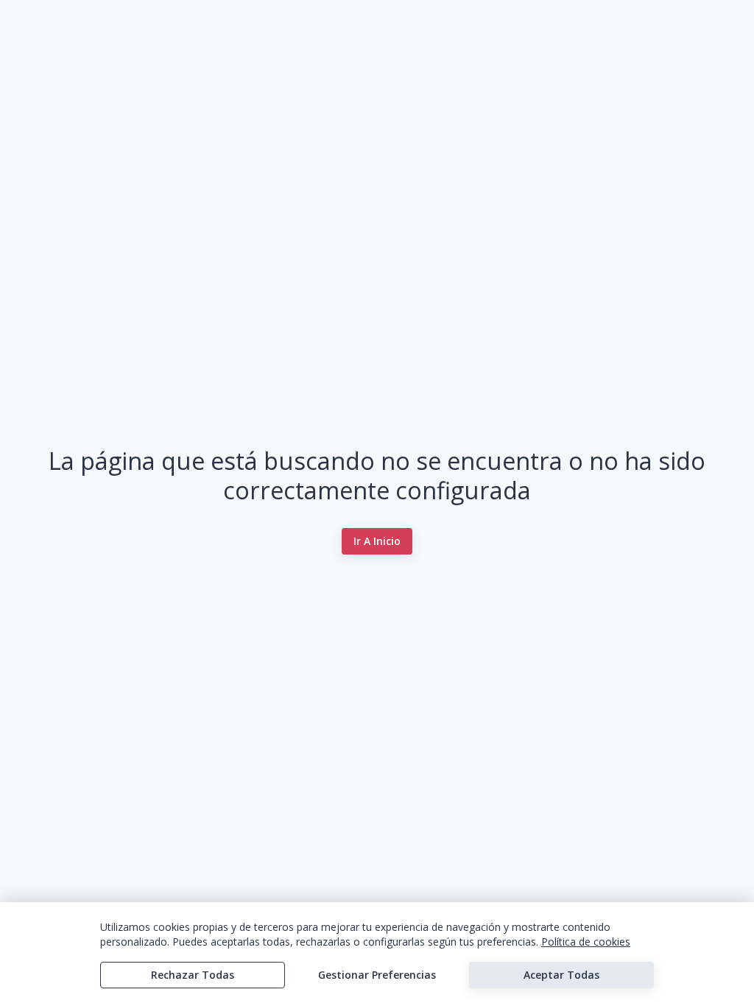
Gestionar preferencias (377, 975)
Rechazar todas (192, 975)
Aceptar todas (561, 975)
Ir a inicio (377, 541)
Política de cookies (585, 942)
